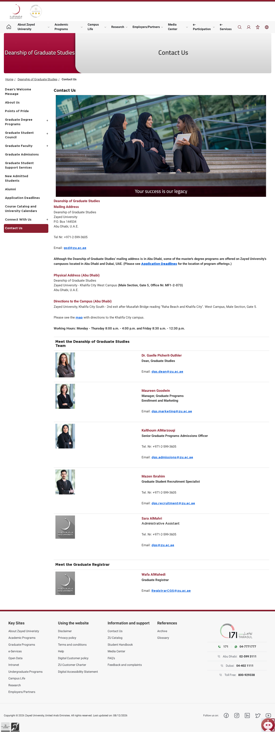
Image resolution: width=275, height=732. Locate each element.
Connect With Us (18, 219)
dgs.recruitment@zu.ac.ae (173, 503)
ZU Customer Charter (72, 664)
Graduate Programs (21, 644)
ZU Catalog (115, 637)
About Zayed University (26, 27)
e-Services (226, 27)
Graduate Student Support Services (19, 165)
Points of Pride (17, 111)
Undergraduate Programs (25, 671)
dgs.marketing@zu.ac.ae (171, 411)
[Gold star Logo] (35, 11)
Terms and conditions (72, 644)
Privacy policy (67, 637)
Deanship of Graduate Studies (37, 79)
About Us (12, 102)
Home (9, 79)
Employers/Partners (146, 27)
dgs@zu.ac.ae (162, 545)
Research (117, 27)
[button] (5, 726)
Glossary (163, 637)
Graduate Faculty (18, 146)
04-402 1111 (245, 665)
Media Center (172, 27)
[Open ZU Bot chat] (268, 725)
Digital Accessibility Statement (78, 671)
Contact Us (13, 228)
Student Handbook (120, 644)
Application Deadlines (22, 198)
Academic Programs (61, 27)
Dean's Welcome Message (18, 92)
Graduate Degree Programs (18, 122)
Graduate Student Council (19, 135)
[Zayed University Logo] (16, 11)
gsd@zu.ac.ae (75, 248)
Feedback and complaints (125, 664)
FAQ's (111, 658)
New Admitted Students (16, 178)
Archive (162, 631)
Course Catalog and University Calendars (21, 209)
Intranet (13, 664)
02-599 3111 (248, 656)
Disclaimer (65, 631)
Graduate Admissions (22, 154)
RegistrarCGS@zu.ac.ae (171, 590)
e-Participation (202, 27)
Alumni (10, 189)
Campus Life (93, 27)
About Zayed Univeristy (23, 631)
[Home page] (9, 27)
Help (61, 651)
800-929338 (246, 675)
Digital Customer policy (73, 658)
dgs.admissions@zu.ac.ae (172, 457)
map (79, 317)
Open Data (15, 658)
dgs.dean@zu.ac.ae (167, 371)
